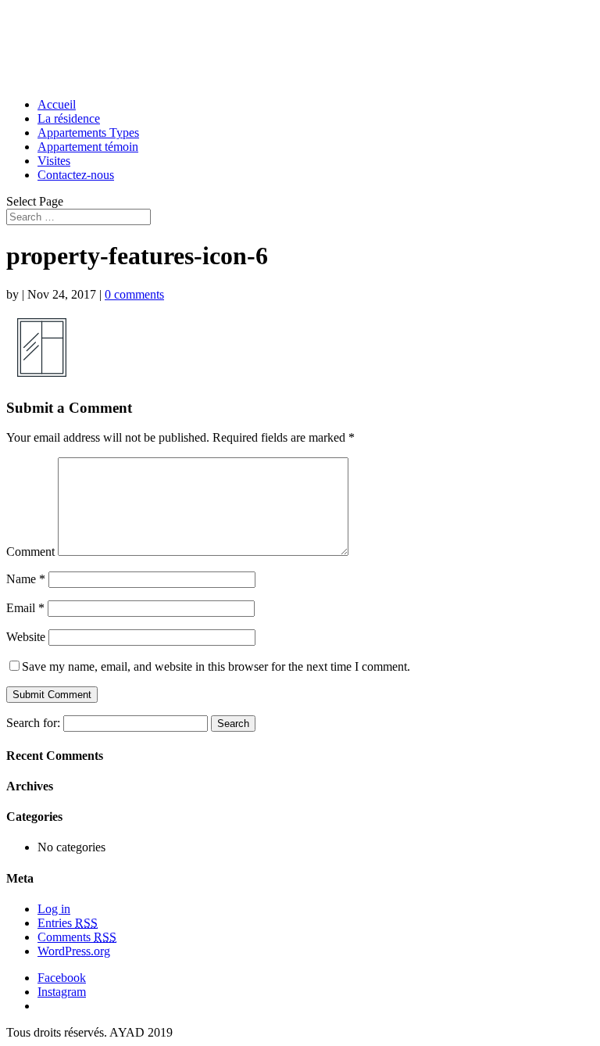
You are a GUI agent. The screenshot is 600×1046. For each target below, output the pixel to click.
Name (25, 579)
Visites (54, 160)
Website (25, 636)
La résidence (69, 118)
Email (25, 607)
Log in (54, 908)
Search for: (33, 722)
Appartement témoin (88, 146)
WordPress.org (74, 951)
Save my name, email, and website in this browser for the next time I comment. (216, 666)
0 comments (134, 294)
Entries (68, 923)
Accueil (57, 104)
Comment (30, 551)
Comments (77, 937)
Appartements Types (88, 132)
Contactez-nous (76, 174)
